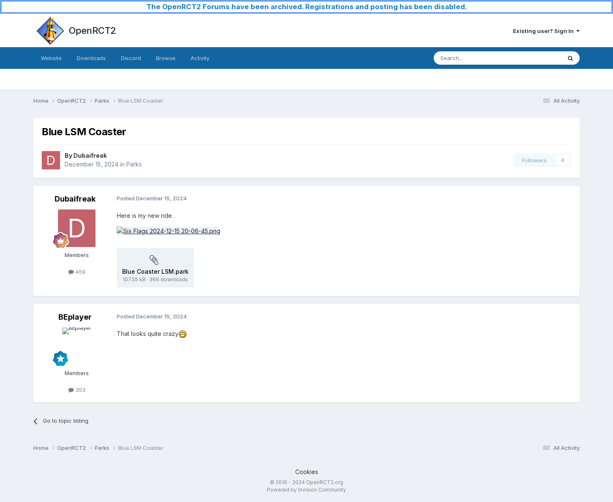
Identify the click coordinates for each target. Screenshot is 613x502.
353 (79, 389)
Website (51, 58)
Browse (166, 58)
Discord (131, 58)
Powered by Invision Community (306, 490)
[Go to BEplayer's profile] (76, 346)
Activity (200, 58)
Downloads (91, 58)
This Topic (537, 58)
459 (79, 271)
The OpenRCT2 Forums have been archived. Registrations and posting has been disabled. (306, 7)
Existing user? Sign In (544, 31)
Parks (134, 164)
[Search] (570, 58)
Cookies (306, 471)
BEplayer (75, 317)
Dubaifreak (90, 155)
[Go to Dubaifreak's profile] (51, 160)
